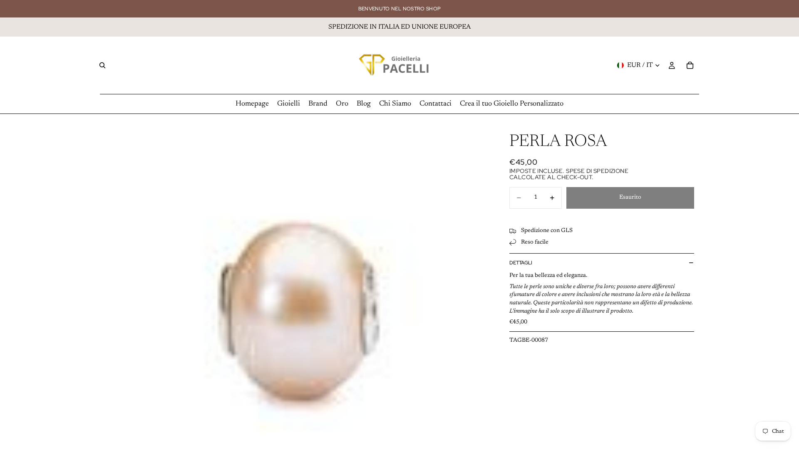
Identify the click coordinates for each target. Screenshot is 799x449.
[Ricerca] (102, 65)
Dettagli (520, 262)
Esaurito (630, 197)
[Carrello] (690, 65)
